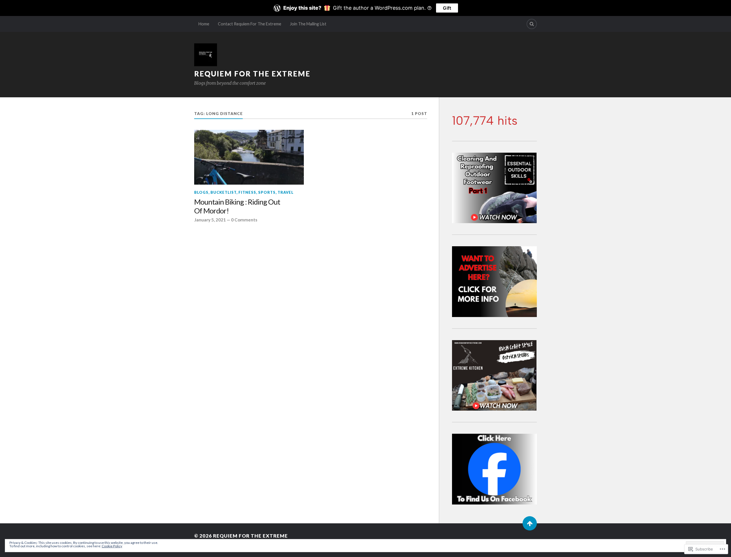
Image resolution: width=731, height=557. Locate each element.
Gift (447, 8)
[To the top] (530, 523)
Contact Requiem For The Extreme (249, 23)
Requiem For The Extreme (252, 73)
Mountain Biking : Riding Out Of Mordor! (237, 206)
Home (203, 23)
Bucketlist (223, 192)
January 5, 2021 (210, 219)
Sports (267, 192)
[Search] (532, 24)
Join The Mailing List (308, 23)
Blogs (201, 192)
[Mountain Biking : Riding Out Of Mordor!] (249, 157)
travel (286, 192)
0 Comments (244, 219)
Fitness (247, 192)
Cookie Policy (112, 546)
